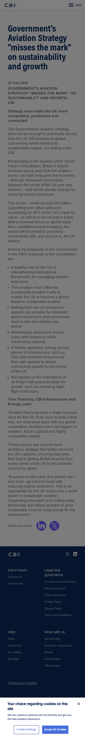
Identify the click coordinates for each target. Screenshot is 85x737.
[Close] (78, 704)
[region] (42, 717)
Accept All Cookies (55, 729)
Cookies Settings (26, 729)
